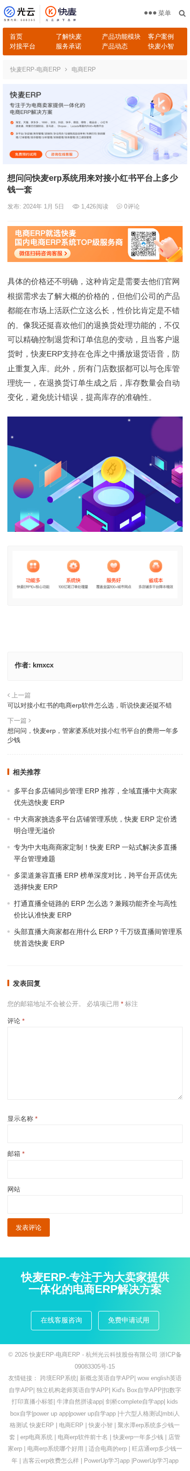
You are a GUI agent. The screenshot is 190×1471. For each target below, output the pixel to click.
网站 (13, 1189)
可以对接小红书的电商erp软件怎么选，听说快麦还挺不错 (89, 705)
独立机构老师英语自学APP (72, 1390)
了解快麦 (69, 36)
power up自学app (93, 1413)
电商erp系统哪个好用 (55, 1448)
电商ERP (83, 69)
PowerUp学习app (107, 1460)
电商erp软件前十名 (83, 1437)
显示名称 (22, 1118)
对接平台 (23, 46)
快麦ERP (42, 1425)
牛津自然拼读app (79, 1401)
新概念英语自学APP (107, 1378)
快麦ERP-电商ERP (35, 69)
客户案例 (161, 36)
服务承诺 (69, 46)
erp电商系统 (36, 1437)
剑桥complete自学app (135, 1401)
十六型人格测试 (140, 1413)
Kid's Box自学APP (137, 1390)
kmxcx (43, 665)
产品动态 (115, 46)
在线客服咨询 (61, 1320)
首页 (16, 36)
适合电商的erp (108, 1448)
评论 (15, 1020)
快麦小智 (161, 46)
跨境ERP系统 (58, 1378)
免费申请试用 (128, 1320)
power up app (51, 1413)
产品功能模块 (121, 36)
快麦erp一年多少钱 (138, 1437)
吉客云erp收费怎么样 (51, 1460)
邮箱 (15, 1153)
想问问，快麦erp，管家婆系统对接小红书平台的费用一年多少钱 (92, 735)
